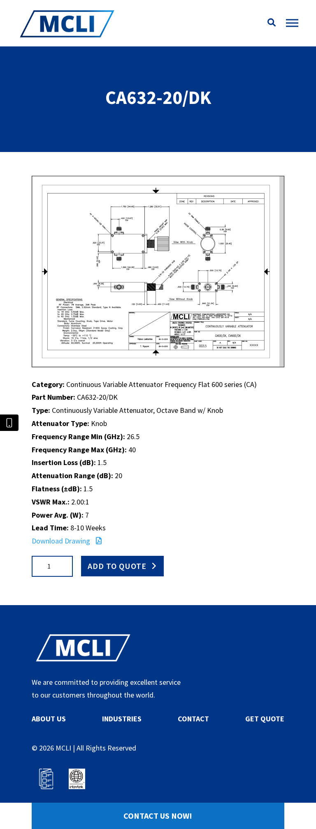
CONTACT (193, 718)
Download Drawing (62, 541)
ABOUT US (49, 718)
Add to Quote (117, 566)
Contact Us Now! (157, 816)
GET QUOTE (264, 718)
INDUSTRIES (122, 718)
